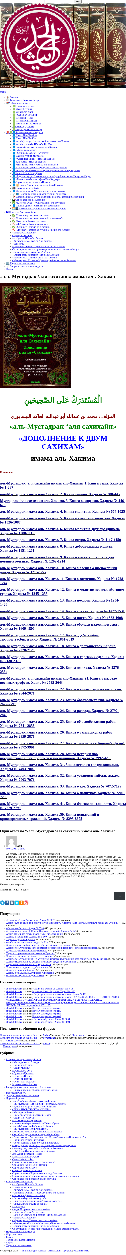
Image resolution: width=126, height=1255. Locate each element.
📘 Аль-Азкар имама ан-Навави (29, 161)
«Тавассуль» (18, 243)
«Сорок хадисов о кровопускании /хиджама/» (36, 1142)
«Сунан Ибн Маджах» (24, 1081)
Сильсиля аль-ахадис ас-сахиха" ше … (20, 1035)
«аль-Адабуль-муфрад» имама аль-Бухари (34, 1101)
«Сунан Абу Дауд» (22, 1070)
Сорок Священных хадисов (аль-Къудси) (33, 1162)
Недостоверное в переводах (20, 1231)
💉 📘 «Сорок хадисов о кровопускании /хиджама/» (40, 194)
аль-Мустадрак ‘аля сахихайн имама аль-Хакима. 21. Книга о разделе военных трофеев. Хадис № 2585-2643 (58, 680)
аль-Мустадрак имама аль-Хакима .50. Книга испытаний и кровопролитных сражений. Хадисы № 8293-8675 (49, 816)
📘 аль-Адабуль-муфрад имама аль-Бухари (34, 147)
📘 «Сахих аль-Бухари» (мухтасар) (30, 153)
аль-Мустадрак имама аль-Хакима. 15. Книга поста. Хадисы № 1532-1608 (61, 618)
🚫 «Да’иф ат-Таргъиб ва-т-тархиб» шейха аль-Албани (41, 230)
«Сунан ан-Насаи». (22, 1076)
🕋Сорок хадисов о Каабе (26, 188)
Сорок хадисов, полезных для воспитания (34, 1178)
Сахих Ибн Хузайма (22, 1159)
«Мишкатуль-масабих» (24, 232)
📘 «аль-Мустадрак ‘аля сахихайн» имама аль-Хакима (40, 141)
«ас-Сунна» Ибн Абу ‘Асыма (27, 238)
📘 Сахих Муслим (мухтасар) (27, 156)
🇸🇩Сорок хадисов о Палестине (28, 199)
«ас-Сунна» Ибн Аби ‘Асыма (27, 1184)
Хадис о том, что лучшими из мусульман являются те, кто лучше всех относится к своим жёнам (56, 959)
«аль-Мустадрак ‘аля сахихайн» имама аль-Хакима (39, 1104)
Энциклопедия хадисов (12, 86)
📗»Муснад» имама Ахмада (27, 129)
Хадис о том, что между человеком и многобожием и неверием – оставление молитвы (51, 947)
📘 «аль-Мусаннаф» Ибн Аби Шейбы (32, 144)
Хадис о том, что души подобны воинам (27, 967)
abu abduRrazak (14, 988)
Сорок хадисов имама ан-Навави (29, 1165)
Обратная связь (14, 1234)
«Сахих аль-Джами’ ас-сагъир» (28, 1195)
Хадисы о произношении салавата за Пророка (30, 953)
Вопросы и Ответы (16, 1092)
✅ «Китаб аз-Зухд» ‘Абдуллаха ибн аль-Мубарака (38, 202)
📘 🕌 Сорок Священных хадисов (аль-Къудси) (37, 185)
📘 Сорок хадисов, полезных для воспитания (36, 205)
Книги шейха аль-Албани (19, 1181)
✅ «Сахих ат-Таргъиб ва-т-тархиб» (31, 227)
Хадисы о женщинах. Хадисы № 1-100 (26, 936)
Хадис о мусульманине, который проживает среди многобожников (41, 961)
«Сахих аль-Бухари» (23, 1065)
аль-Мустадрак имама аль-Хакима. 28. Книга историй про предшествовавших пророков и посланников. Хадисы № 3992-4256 (55, 756)
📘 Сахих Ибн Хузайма (24, 135)
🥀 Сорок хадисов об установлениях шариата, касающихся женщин (48, 197)
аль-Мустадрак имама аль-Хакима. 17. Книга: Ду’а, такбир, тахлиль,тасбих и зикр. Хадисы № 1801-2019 (50, 637)
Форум (9, 269)
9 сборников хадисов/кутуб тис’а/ (23, 1059)
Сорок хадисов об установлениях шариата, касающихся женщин (46, 1176)
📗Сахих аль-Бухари (23, 106)
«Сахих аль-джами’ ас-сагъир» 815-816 (52, 988)
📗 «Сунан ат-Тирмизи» (25, 114)
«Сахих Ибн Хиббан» (23, 1117)
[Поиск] (119, 895)
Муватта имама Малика (24, 1084)
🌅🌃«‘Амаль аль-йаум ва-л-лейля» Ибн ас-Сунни (39, 208)
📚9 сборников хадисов (18, 103)
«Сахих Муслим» (21, 1067)
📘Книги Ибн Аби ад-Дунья (27, 173)
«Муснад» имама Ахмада (25, 1062)
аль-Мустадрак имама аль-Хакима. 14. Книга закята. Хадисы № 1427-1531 (62, 611)
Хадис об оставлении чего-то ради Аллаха (28, 964)
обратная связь (81, 1250)
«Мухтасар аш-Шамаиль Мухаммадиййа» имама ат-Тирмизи (44, 260)
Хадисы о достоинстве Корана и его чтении (29, 956)
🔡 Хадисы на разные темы (20, 263)
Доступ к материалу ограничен (22, 1095)
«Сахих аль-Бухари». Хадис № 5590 (25, 928)
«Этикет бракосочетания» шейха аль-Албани (35, 254)
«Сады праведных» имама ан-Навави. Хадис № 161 (59, 994)
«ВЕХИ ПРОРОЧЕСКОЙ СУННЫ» (31, 1109)
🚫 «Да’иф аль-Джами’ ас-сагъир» (30, 224)
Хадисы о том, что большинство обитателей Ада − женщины (38, 945)
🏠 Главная (12, 97)
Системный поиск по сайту (14, 889)
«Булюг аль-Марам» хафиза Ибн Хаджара (34, 1106)
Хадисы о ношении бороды (20, 970)
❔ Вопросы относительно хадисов (24, 266)
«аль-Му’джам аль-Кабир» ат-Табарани (32, 1126)
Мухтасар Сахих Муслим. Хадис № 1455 (53, 991)
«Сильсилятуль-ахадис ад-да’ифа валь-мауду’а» (37, 1201)
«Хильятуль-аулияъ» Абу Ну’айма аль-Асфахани (37, 1148)
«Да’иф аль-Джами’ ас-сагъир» (28, 1212)
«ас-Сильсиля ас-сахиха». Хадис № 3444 (27, 942)
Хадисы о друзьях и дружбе (20, 939)
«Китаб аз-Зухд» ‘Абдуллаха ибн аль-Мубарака (37, 1131)
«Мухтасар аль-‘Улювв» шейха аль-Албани (34, 257)
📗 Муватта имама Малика (26, 123)
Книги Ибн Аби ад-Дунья (25, 1156)
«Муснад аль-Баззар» (23, 1112)
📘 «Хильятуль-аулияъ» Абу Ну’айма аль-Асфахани (39, 167)
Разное (9, 1237)
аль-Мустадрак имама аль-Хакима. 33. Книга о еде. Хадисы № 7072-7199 (60, 786)
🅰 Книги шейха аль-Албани (21, 212)
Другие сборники (15, 1098)
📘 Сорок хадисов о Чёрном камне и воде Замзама (38, 191)
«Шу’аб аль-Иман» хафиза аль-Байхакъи (33, 1151)
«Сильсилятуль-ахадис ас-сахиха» (30, 1203)
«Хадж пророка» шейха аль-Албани (31, 252)
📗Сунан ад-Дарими (23, 126)
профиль (67, 1250)
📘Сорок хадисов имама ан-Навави (31, 182)
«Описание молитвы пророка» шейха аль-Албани (38, 246)
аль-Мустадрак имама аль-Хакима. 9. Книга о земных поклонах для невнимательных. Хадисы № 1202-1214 (57, 559)
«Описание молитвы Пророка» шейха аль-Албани (38, 1192)
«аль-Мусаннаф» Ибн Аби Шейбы (30, 1128)
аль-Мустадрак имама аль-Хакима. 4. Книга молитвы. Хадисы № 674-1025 (62, 511)
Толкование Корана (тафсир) (21, 1240)
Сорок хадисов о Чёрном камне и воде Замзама (37, 1173)
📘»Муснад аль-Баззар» (24, 150)
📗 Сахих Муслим (22, 109)
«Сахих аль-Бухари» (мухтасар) (28, 1140)
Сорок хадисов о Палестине (27, 1170)
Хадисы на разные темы (19, 1245)
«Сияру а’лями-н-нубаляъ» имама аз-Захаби (35, 1090)
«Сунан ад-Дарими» (22, 1073)
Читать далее (79, 1035)
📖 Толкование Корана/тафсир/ (22, 100)
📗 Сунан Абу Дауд (22, 112)
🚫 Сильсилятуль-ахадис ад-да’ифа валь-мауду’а (37, 218)
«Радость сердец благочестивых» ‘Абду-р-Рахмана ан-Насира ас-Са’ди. (49, 1137)
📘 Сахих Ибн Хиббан (24, 138)
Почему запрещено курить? (46, 1008)
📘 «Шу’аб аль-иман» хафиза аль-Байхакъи (35, 164)
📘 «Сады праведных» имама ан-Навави (33, 158)
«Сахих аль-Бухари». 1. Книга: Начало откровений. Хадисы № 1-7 (41, 931)
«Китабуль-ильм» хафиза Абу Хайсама (32, 241)
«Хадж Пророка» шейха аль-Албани (31, 1209)
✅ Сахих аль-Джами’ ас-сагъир (29, 221)
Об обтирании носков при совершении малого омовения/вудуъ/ (45, 249)
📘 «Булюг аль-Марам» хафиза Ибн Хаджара (36, 179)
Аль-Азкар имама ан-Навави (27, 1153)
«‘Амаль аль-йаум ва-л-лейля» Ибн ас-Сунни (35, 1123)
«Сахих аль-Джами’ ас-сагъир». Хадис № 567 (30, 920)
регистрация (54, 1250)
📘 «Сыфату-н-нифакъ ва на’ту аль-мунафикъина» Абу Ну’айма (46, 170)
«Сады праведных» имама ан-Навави (31, 1115)
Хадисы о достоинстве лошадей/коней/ (26, 950)
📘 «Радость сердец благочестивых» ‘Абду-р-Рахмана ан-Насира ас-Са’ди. (51, 176)
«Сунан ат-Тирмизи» (23, 1079)
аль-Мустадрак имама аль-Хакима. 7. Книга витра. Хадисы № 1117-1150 (60, 540)
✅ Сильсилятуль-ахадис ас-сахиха (30, 215)
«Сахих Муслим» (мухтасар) (27, 1120)
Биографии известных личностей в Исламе (28, 1087)
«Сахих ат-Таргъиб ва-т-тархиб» (29, 1198)
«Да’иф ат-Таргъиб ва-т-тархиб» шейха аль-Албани (39, 1215)
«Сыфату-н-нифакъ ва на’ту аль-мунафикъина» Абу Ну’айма (44, 1145)
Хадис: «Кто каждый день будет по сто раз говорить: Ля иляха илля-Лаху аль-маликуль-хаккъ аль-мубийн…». (63, 922)
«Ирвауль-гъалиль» (22, 235)
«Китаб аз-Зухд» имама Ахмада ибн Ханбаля (35, 1134)
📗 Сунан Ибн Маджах (24, 120)
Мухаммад (49, 1038)
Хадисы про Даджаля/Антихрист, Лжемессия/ (30, 972)
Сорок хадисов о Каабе (24, 1167)
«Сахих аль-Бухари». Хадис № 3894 (25, 975)
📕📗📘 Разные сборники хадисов (24, 132)
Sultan (46, 1035)
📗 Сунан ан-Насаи (22, 117)
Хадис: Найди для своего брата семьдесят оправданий (34, 934)
